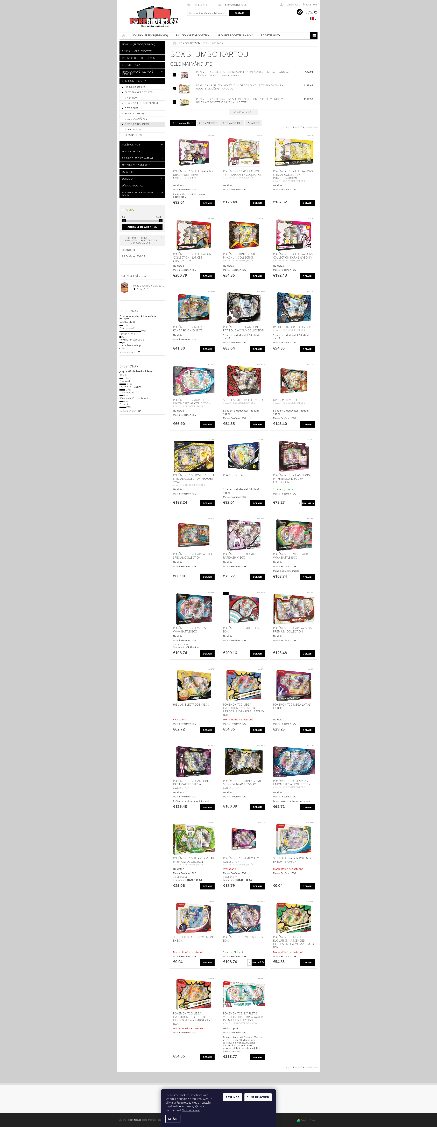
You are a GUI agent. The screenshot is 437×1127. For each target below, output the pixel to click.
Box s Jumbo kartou (138, 124)
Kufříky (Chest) (134, 113)
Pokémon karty (132, 144)
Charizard (124, 381)
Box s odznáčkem (136, 118)
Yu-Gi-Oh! (128, 171)
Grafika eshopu (127, 334)
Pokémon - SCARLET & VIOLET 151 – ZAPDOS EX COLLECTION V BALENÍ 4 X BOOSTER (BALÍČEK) (239, 87)
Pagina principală (123, 35)
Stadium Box (133, 129)
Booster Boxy (270, 35)
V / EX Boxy (132, 97)
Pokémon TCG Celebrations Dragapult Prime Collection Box (242, 71)
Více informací (191, 1110)
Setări (173, 1119)
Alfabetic (253, 123)
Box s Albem (133, 108)
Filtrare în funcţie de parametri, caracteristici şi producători (141, 240)
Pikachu (123, 375)
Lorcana (127, 178)
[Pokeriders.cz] (152, 18)
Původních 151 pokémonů (134, 398)
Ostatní (123, 404)
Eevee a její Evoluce (130, 386)
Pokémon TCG (135, 256)
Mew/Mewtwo (127, 392)
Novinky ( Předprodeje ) (132, 339)
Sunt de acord (258, 1097)
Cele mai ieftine (208, 123)
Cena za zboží (127, 328)
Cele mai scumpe (232, 123)
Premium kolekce (136, 87)
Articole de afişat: (142, 226)
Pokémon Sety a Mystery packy (137, 193)
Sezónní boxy (133, 134)
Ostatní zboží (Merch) (136, 165)
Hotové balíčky (132, 151)
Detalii (207, 203)
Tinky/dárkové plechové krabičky (137, 73)
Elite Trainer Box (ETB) (139, 92)
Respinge (232, 1097)
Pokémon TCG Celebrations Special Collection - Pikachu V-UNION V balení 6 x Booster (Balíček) (239, 100)
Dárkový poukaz (132, 185)
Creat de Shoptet (309, 1120)
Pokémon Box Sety (134, 80)
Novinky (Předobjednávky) (150, 35)
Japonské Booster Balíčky (235, 35)
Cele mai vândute (183, 123)
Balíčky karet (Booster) (192, 35)
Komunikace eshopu (130, 345)
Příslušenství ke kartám (137, 158)
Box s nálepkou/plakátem (141, 103)
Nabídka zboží (127, 322)
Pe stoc (130, 209)
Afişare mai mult (242, 112)
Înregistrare (310, 4)
